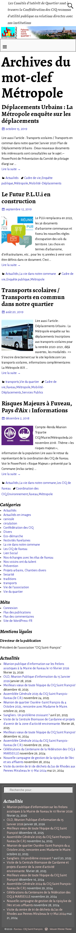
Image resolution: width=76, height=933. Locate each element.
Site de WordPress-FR (17, 620)
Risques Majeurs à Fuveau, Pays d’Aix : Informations (36, 406)
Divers (7, 531)
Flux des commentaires (18, 616)
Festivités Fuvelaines (16, 540)
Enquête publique (18, 279)
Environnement (17, 494)
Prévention (10, 566)
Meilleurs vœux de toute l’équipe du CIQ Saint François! (39, 685)
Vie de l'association (16, 587)
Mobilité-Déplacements (45, 183)
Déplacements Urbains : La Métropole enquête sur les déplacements (37, 114)
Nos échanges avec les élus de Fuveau (28, 557)
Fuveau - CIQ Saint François (28, 929)
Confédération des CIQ (18, 527)
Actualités (12, 178)
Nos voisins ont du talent (19, 561)
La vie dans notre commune (37, 273)
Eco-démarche (13, 536)
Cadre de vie (32, 178)
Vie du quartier (29, 381)
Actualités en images (17, 515)
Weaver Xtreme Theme (61, 929)
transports (12, 381)
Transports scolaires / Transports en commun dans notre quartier (33, 297)
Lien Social (10, 553)
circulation (10, 523)
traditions (9, 579)
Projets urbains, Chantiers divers (24, 570)
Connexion (10, 608)
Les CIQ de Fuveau (15, 549)
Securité (8, 574)
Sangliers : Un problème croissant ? (26, 715)
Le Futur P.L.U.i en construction (25, 197)
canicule (8, 519)
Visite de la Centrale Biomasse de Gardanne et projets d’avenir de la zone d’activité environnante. (38, 867)
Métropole (21, 183)
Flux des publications (17, 612)
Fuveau (10, 387)
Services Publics (32, 392)
